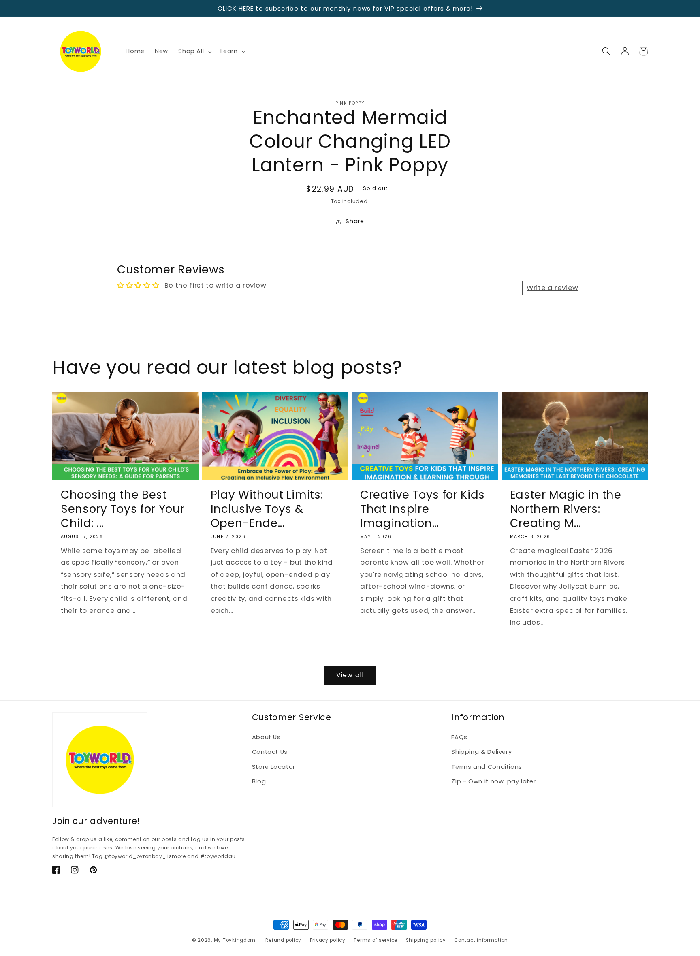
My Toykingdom (235, 940)
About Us (266, 737)
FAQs (459, 737)
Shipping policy (426, 940)
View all (349, 675)
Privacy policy (328, 940)
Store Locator (273, 767)
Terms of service (375, 940)
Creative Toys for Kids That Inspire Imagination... (422, 509)
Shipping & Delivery (481, 752)
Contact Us (270, 752)
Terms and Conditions (486, 767)
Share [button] (355, 221)
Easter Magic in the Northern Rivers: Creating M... (565, 509)
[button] (194, 51)
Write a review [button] (552, 287)
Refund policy (283, 940)
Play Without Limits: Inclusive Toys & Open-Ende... (267, 509)
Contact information (481, 940)
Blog (259, 781)
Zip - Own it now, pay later (493, 781)
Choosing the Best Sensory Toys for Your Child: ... (123, 509)
